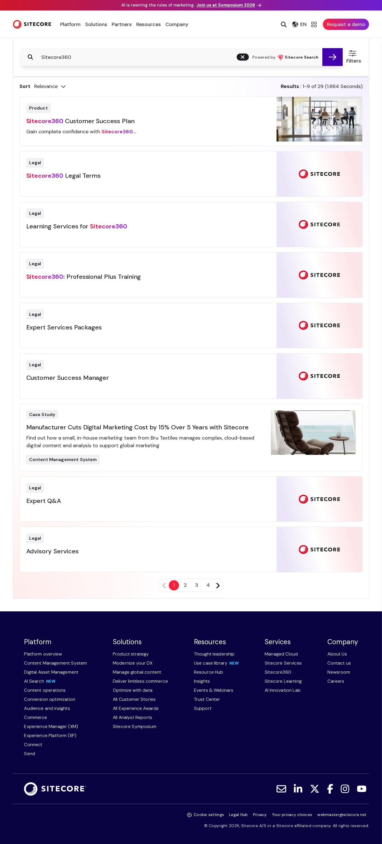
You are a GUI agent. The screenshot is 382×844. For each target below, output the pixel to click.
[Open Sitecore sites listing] (315, 24)
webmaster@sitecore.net (341, 814)
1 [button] (174, 585)
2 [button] (185, 585)
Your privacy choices (292, 814)
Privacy (260, 814)
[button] (243, 57)
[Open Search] (283, 24)
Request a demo (346, 24)
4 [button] (208, 585)
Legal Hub (238, 814)
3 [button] (196, 585)
